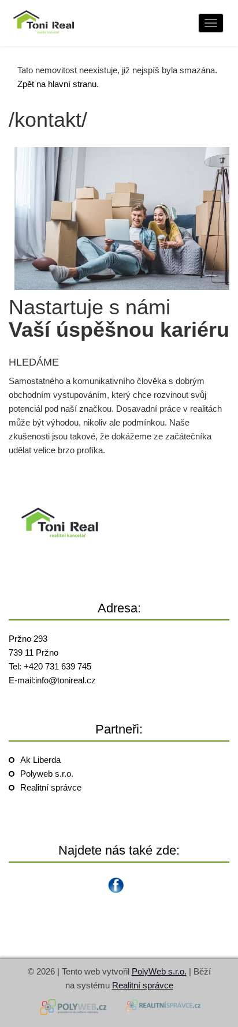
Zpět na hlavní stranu (56, 84)
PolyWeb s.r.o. (159, 971)
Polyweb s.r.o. (46, 773)
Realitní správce (50, 787)
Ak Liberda (40, 760)
